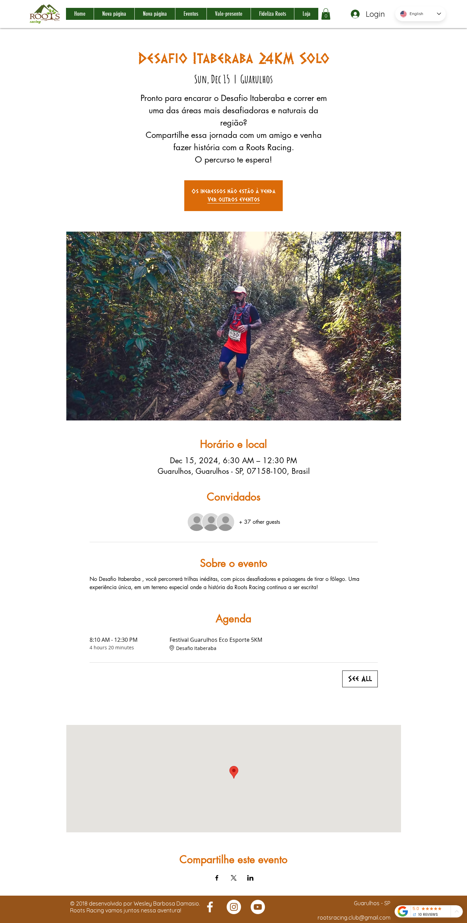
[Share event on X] (233, 878)
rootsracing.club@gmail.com (354, 917)
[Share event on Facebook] (217, 878)
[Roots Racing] (210, 907)
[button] (326, 14)
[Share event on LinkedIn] (250, 878)
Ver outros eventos (234, 199)
